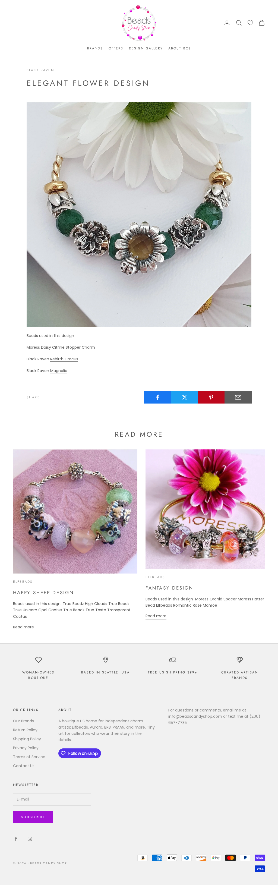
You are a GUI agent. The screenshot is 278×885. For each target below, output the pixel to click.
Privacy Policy (26, 748)
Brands (95, 48)
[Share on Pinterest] (211, 397)
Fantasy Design (170, 588)
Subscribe (33, 817)
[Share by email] (238, 397)
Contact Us (23, 766)
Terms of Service (29, 757)
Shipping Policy (27, 739)
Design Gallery (146, 48)
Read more (23, 627)
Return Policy (25, 730)
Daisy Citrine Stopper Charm (68, 347)
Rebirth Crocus (64, 359)
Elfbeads (23, 581)
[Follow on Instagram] (30, 839)
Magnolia (58, 370)
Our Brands (23, 721)
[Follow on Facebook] (15, 839)
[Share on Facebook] (157, 397)
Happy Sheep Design (43, 592)
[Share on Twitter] (184, 397)
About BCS (179, 48)
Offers (116, 48)
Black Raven (40, 70)
